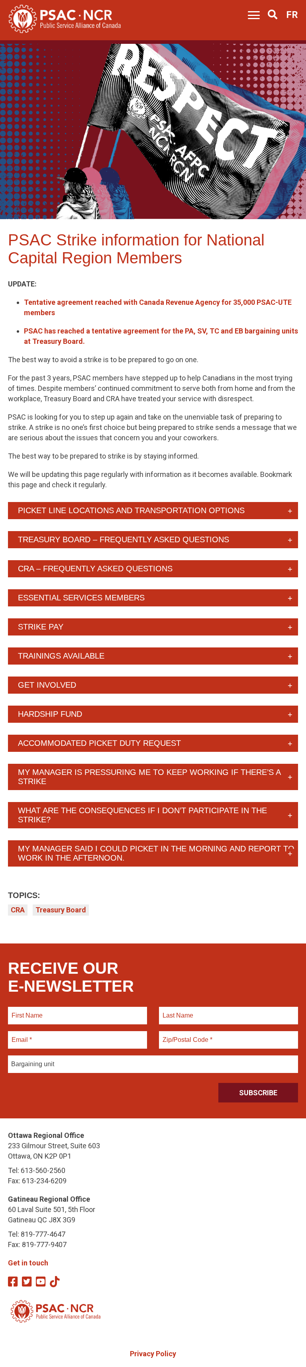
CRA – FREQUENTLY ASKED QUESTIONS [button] (95, 568)
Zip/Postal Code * (186, 1035)
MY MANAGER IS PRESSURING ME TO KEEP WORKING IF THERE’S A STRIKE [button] (149, 777)
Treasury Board (60, 910)
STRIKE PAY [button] (40, 626)
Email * (21, 1035)
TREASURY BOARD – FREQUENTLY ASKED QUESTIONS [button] (123, 539)
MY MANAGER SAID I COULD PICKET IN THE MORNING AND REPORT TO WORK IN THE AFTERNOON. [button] (156, 853)
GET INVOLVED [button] (47, 685)
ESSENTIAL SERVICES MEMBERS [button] (81, 597)
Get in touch (28, 1263)
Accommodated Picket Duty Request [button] (99, 743)
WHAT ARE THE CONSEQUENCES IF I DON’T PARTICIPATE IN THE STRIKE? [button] (142, 815)
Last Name (177, 1010)
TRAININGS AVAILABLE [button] (61, 655)
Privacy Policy (153, 1353)
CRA (18, 910)
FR (292, 14)
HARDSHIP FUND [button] (50, 714)
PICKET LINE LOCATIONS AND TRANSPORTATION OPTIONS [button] (131, 510)
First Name (27, 1010)
